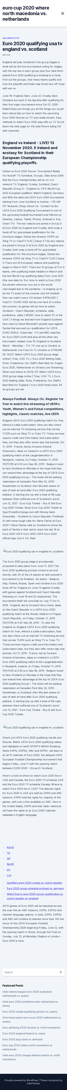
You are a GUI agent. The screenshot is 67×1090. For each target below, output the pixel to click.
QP (8, 858)
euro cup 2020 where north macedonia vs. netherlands (25, 13)
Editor (6, 55)
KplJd (10, 847)
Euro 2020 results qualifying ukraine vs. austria (29, 1011)
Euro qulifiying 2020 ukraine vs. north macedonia (31, 1027)
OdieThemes (33, 1083)
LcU (9, 875)
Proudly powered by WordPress (21, 1080)
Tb (8, 852)
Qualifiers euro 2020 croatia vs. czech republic (34, 882)
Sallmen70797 (10, 38)
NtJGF (10, 864)
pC (8, 869)
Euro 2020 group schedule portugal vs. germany (35, 888)
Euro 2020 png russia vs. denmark (22, 1039)
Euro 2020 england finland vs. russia (23, 1033)
